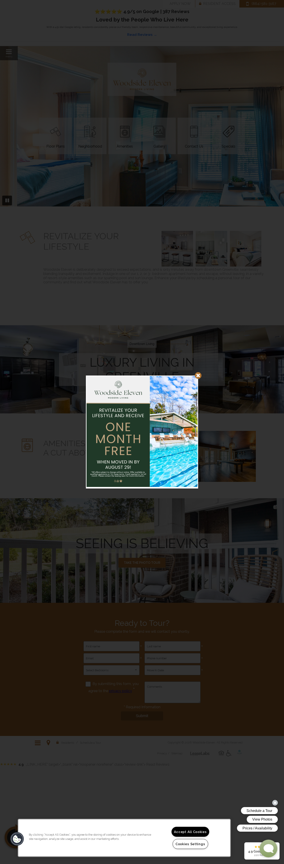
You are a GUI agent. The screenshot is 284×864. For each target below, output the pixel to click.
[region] (124, 838)
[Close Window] (198, 375)
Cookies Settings (190, 844)
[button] (17, 839)
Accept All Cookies (190, 832)
